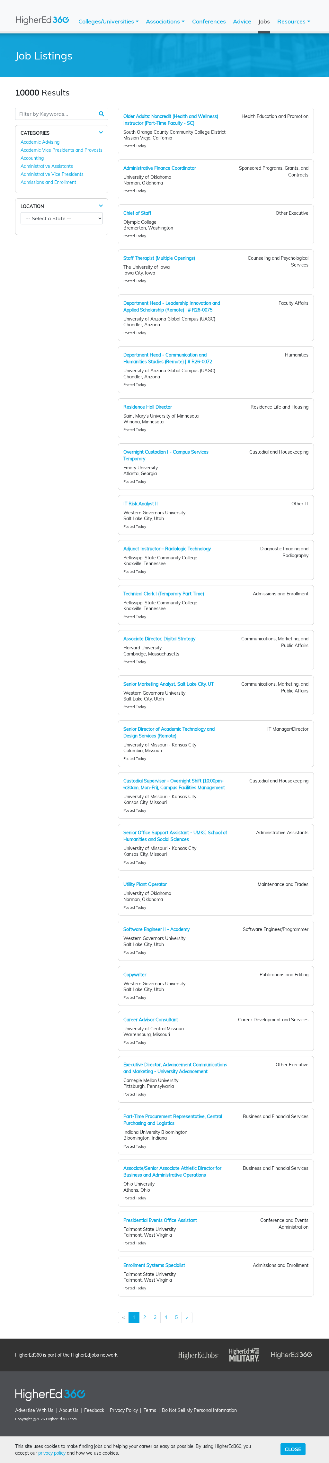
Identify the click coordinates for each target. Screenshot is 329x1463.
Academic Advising (40, 142)
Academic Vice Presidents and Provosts (61, 150)
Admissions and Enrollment (48, 182)
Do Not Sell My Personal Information (199, 1410)
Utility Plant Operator (145, 884)
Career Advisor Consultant (150, 1020)
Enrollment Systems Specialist (154, 1265)
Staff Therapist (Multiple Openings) (159, 258)
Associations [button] (164, 21)
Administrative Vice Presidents (52, 174)
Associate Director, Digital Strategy (159, 639)
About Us (68, 1410)
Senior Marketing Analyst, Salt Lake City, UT (168, 684)
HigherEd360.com (61, 1419)
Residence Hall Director (147, 407)
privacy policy (52, 1453)
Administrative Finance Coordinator (159, 168)
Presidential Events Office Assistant (160, 1220)
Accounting (32, 158)
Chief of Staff (137, 213)
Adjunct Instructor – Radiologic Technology (167, 549)
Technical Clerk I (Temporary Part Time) (163, 594)
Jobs (264, 21)
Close (293, 1449)
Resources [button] (292, 21)
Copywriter (134, 975)
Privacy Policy (124, 1410)
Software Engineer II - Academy (156, 929)
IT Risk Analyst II (140, 504)
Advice (242, 21)
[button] (101, 133)
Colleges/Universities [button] (107, 21)
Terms (150, 1410)
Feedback (94, 1410)
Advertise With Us (34, 1410)
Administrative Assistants (47, 166)
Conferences (209, 21)
